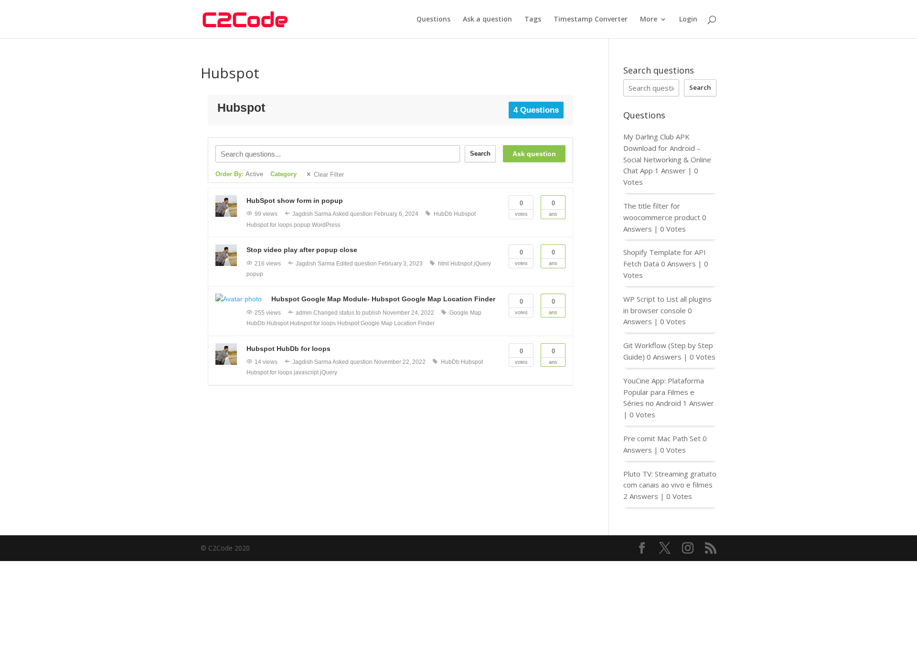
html (443, 263)
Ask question (534, 154)
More (648, 19)
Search (480, 153)
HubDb (443, 214)
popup (302, 225)
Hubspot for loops (269, 225)
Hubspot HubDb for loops (288, 348)
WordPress (326, 225)
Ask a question (487, 19)
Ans (553, 208)
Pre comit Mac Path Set (662, 438)
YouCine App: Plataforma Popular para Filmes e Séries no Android (663, 392)
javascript (306, 372)
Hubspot (465, 214)
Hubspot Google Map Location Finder (386, 323)
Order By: (239, 174)
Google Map (465, 312)
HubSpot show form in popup (294, 200)
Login (688, 19)
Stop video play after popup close (301, 250)
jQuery (482, 263)
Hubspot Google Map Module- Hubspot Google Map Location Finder (383, 299)
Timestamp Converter (591, 19)
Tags (532, 19)
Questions (433, 19)
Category (283, 174)
